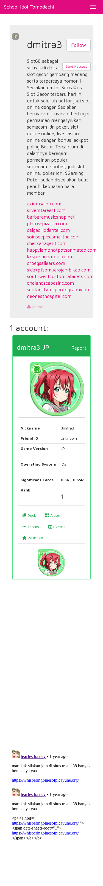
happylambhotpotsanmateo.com (61, 250)
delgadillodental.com (48, 230)
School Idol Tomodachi (29, 7)
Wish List (34, 538)
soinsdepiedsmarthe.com (53, 237)
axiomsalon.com (44, 203)
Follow (78, 45)
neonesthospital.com (49, 296)
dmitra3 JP (33, 347)
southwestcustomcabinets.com (60, 276)
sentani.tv (37, 289)
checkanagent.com (46, 243)
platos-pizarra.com (47, 223)
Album (55, 515)
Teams (32, 526)
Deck (31, 515)
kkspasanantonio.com (50, 256)
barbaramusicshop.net (51, 217)
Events (58, 526)
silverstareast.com (46, 210)
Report (37, 306)
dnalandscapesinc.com (50, 283)
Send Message (76, 66)
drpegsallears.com (46, 263)
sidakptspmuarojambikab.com (58, 270)
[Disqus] (51, 668)
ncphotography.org (70, 289)
